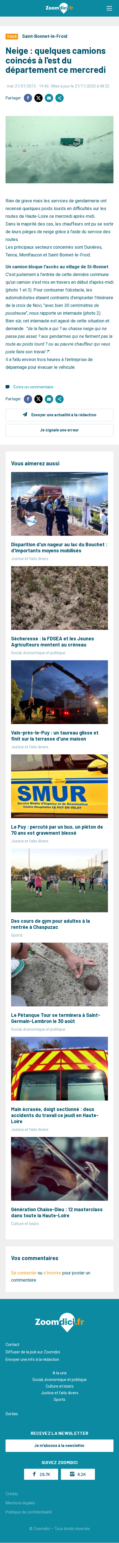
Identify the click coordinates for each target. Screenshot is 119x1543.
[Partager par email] (49, 98)
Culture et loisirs (60, 1386)
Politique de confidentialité (29, 1512)
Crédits (12, 1494)
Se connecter (24, 1273)
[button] (109, 8)
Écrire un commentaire (33, 387)
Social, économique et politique (59, 1379)
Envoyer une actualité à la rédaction (63, 415)
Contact (12, 1344)
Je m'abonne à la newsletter (59, 1445)
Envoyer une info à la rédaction (32, 1359)
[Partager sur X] (38, 98)
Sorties (12, 1414)
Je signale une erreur (59, 430)
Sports (59, 1399)
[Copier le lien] (59, 98)
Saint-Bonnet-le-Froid (44, 36)
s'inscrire (52, 1273)
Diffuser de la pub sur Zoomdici (33, 1352)
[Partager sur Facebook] (28, 98)
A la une (60, 1373)
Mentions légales (20, 1503)
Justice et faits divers (59, 1393)
